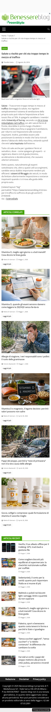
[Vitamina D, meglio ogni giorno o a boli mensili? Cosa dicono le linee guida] (25, 233)
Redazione (10, 679)
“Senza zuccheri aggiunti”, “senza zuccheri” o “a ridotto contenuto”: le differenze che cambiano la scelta (33, 643)
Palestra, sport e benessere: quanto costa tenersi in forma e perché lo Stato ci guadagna (33, 626)
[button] (49, 29)
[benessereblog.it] (25, 18)
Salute (4, 48)
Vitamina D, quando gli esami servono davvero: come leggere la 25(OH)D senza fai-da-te (23, 306)
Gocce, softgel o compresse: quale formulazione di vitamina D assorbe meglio (25, 514)
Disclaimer (24, 679)
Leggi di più (7, 264)
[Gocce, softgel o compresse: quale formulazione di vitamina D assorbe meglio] (25, 494)
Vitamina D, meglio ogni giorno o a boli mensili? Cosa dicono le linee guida (23, 253)
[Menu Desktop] (3, 29)
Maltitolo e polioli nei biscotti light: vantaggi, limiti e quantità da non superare (32, 596)
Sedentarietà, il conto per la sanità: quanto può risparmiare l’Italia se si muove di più (33, 580)
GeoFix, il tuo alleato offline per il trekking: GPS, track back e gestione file (33, 547)
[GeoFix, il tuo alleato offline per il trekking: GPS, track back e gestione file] (8, 547)
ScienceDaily (12, 198)
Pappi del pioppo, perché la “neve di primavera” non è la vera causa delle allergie (23, 462)
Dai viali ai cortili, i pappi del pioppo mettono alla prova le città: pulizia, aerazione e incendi (33, 660)
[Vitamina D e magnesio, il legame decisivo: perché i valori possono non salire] (25, 389)
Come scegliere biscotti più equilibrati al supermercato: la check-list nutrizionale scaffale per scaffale (32, 563)
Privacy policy (39, 679)
